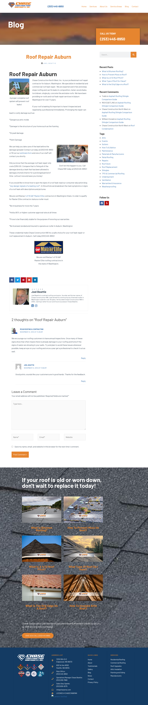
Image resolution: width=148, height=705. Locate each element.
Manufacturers (116, 676)
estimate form (26, 153)
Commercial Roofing (118, 663)
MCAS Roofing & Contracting (31, 329)
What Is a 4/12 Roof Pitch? (112, 78)
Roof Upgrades (116, 666)
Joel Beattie (29, 365)
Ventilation (106, 180)
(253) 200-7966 (61, 680)
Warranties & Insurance (111, 183)
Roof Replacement (109, 167)
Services (93, 6)
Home (84, 6)
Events (105, 141)
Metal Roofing (107, 157)
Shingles (105, 170)
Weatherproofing (109, 186)
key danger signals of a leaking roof (24, 186)
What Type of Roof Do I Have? (114, 81)
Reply (83, 358)
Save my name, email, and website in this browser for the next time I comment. (47, 446)
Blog (127, 6)
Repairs (105, 160)
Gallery (90, 669)
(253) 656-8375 (61, 686)
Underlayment (108, 177)
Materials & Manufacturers (113, 154)
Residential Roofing (118, 659)
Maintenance (107, 151)
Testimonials (92, 666)
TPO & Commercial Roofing (113, 173)
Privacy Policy (93, 682)
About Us (103, 6)
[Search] (133, 55)
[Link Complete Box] (41, 516)
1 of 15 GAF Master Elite (34, 196)
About (90, 663)
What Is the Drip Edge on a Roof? (115, 84)
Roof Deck (106, 164)
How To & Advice (109, 147)
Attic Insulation (116, 669)
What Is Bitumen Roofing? (112, 71)
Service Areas (116, 6)
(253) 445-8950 (56, 6)
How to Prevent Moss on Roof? (114, 74)
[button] (11, 280)
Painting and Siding (118, 672)
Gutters (105, 144)
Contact (135, 6)
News (90, 676)
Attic (104, 138)
